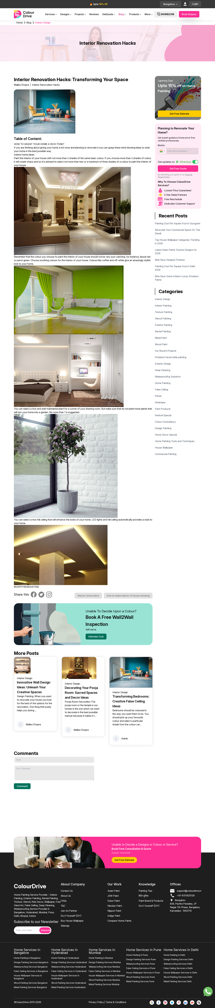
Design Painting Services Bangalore (31, 962)
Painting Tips (145, 890)
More (147, 14)
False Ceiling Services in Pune (140, 968)
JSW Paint (113, 895)
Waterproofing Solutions (168, 376)
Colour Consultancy (165, 421)
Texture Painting (163, 312)
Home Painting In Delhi (174, 955)
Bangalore (169, 4)
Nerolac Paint (115, 905)
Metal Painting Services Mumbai (104, 984)
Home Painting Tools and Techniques (174, 441)
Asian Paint (113, 890)
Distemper (160, 402)
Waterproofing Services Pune (140, 964)
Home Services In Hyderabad (64, 951)
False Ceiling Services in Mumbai (104, 971)
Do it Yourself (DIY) (71, 915)
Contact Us (67, 890)
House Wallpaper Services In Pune (143, 972)
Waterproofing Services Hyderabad (68, 966)
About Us (66, 895)
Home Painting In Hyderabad (65, 958)
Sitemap (65, 925)
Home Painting (162, 383)
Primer (158, 395)
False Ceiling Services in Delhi (178, 968)
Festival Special (163, 415)
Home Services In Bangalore (27, 951)
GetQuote (107, 14)
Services (50, 14)
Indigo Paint (114, 915)
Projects (79, 14)
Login (195, 3)
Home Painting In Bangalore (27, 958)
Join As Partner (69, 910)
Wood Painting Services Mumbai (104, 980)
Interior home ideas (24, 154)
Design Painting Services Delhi (178, 959)
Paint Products (163, 408)
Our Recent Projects (165, 350)
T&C (63, 905)
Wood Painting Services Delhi (178, 977)
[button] (162, 151)
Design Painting (163, 428)
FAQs (64, 900)
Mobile (161, 145)
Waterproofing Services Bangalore (31, 966)
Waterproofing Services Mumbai (104, 966)
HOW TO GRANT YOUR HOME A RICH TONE (38, 144)
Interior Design (162, 299)
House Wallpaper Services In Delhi (180, 972)
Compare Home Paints (119, 920)
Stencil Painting (163, 318)
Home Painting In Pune (137, 955)
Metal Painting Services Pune (140, 981)
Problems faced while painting (170, 357)
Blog (121, 14)
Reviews (94, 14)
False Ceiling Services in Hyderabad (68, 971)
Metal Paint (161, 337)
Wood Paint (161, 344)
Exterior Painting (163, 324)
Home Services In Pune (143, 950)
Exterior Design (163, 363)
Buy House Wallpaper (72, 920)
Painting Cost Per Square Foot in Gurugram (177, 223)
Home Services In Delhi (181, 950)
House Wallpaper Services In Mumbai (107, 975)
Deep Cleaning (162, 370)
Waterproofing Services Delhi (178, 964)
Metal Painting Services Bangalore (30, 987)
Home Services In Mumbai (102, 951)
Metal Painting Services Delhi (178, 981)
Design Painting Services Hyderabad (69, 962)
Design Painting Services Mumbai (105, 962)
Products (134, 14)
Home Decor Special (166, 434)
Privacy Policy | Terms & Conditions (107, 1002)
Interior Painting (163, 305)
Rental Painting (163, 331)
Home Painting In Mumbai (101, 958)
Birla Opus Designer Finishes (170, 259)
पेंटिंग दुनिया (143, 895)
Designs (64, 14)
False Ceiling (161, 389)
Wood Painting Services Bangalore (31, 983)
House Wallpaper (164, 447)
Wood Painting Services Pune (140, 977)
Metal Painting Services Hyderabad (68, 987)
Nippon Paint (114, 910)
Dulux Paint (114, 900)
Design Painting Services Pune (141, 959)
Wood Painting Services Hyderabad (68, 983)
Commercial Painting (165, 454)
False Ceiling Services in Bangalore (31, 971)
